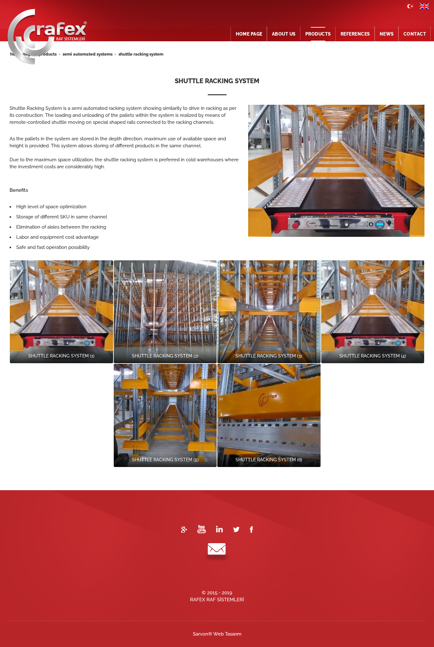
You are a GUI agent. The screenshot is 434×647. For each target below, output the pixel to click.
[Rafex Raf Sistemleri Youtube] (201, 529)
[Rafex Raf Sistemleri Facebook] (251, 529)
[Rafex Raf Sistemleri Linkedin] (219, 529)
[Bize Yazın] (217, 552)
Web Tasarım (227, 634)
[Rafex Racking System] (424, 4)
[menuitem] (249, 34)
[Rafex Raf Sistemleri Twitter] (236, 529)
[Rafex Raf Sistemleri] (410, 4)
